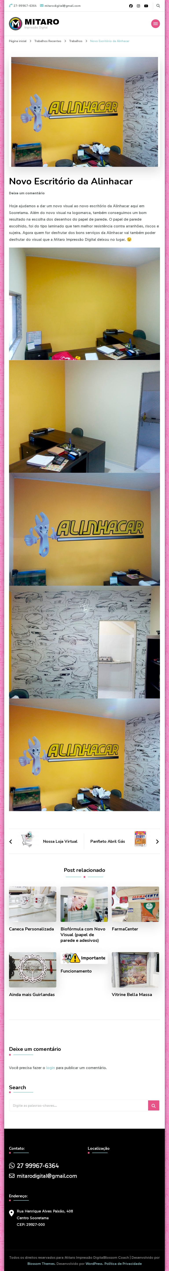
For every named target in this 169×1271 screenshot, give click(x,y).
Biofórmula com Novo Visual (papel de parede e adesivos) (83, 934)
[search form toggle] (158, 6)
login (50, 1067)
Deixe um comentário (27, 193)
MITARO (41, 22)
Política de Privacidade (123, 1264)
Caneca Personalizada (31, 929)
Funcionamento (76, 971)
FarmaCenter (125, 929)
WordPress (94, 1264)
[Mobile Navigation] (155, 23)
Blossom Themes (41, 1264)
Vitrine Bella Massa (132, 995)
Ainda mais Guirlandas (32, 995)
